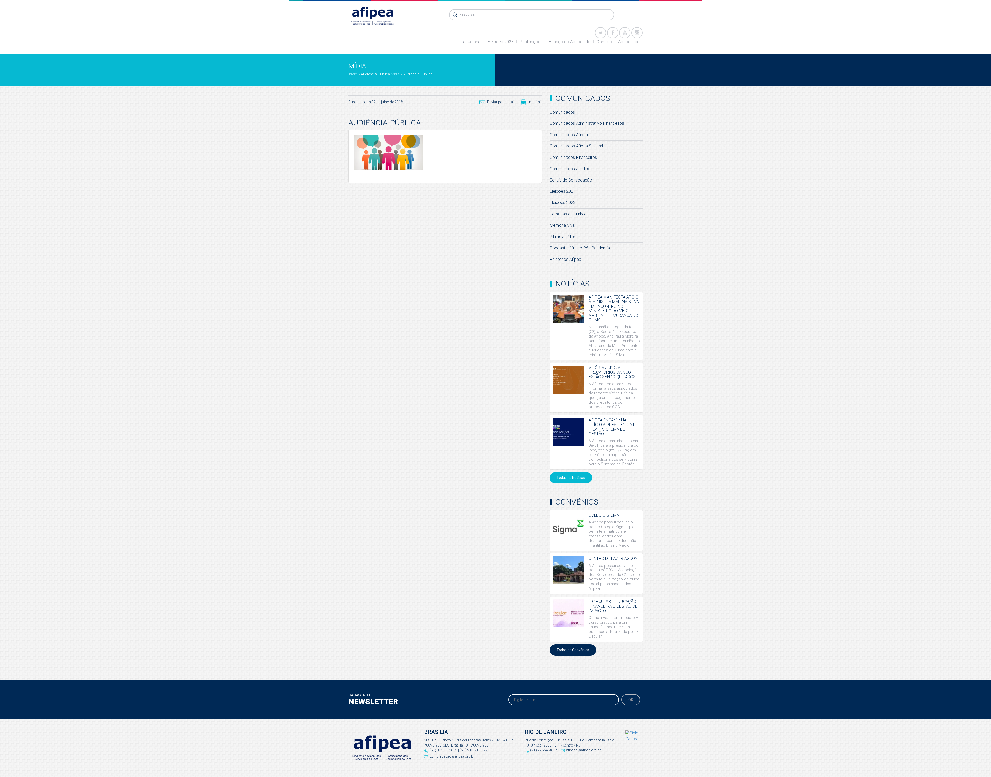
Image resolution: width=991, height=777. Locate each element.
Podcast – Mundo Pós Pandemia (580, 248)
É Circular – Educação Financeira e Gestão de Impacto (613, 606)
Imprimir (535, 102)
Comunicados (562, 112)
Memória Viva (562, 225)
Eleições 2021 (563, 191)
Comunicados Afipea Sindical (576, 146)
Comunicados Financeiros (573, 157)
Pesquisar (467, 14)
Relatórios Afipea (565, 259)
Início (352, 74)
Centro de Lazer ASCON (613, 558)
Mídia (395, 74)
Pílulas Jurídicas (564, 236)
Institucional (469, 41)
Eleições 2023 (500, 41)
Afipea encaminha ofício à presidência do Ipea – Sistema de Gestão (613, 427)
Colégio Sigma (604, 515)
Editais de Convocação (571, 180)
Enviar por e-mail (500, 102)
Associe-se (629, 41)
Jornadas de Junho (567, 213)
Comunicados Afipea (569, 134)
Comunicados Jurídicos (571, 168)
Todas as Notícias (571, 478)
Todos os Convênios (573, 650)
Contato (604, 41)
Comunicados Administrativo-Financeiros (587, 123)
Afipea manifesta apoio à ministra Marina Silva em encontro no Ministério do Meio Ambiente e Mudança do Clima (614, 308)
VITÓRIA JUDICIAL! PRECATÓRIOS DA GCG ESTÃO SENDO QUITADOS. (613, 372)
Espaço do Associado (569, 41)
